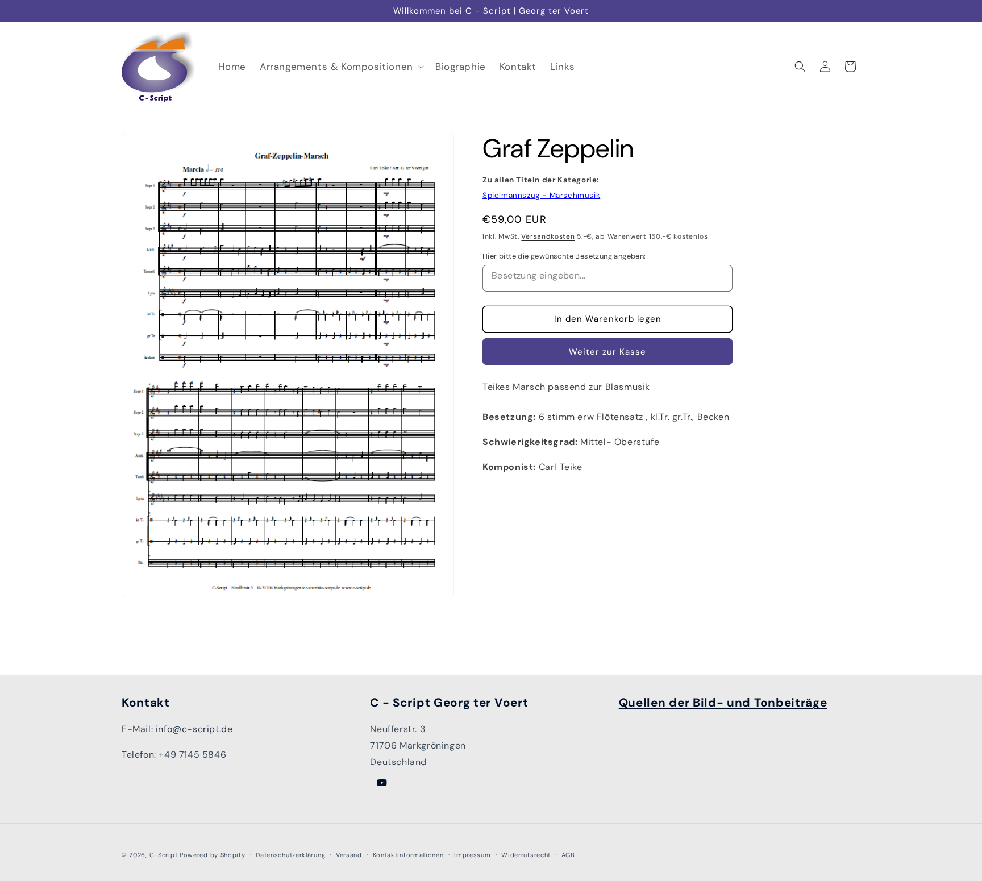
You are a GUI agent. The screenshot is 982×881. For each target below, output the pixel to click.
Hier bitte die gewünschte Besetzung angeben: (564, 256)
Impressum (472, 855)
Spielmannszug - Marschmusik (541, 195)
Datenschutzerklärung (290, 855)
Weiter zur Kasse (607, 352)
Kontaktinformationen (408, 855)
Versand (349, 855)
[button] (340, 66)
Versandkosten (548, 236)
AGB (568, 855)
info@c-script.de (194, 729)
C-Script (163, 855)
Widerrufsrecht (526, 855)
